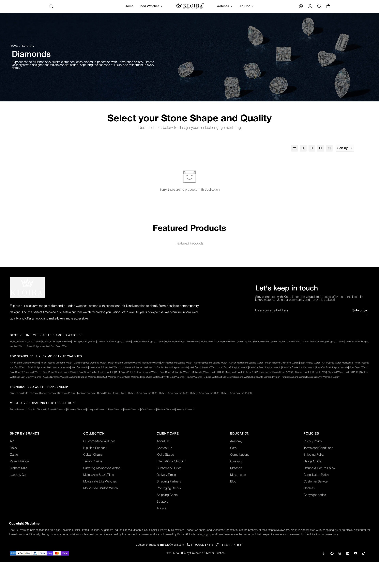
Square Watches (212, 377)
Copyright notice (315, 495)
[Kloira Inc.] (189, 6)
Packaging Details (169, 488)
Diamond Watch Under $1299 (310, 372)
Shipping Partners (169, 481)
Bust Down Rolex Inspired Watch (60, 372)
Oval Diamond (148, 409)
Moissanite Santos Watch (100, 488)
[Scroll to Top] (371, 540)
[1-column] (294, 148)
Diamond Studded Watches (82, 377)
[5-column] (329, 148)
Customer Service (315, 481)
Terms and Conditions (318, 448)
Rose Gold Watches (151, 377)
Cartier (14, 454)
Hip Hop (244, 6)
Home (129, 6)
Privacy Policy (313, 441)
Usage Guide (312, 461)
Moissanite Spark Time (98, 475)
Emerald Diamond (57, 409)
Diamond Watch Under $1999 (343, 372)
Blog (233, 481)
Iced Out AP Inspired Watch (56, 342)
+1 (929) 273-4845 (202, 545)
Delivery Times (166, 475)
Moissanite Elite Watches (100, 481)
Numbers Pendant (67, 393)
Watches (223, 6)
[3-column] (312, 148)
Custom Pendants (19, 393)
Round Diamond (18, 409)
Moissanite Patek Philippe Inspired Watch (322, 342)
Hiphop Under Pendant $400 (173, 393)
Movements (238, 475)
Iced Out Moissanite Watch (203, 367)
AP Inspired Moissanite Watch (176, 363)
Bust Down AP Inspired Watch (25, 372)
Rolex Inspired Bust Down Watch (182, 342)
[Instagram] (339, 553)
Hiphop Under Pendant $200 (142, 393)
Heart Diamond (132, 409)
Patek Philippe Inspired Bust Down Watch (48, 346)
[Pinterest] (324, 553)
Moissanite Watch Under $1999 (242, 372)
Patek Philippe (19, 461)
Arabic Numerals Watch (55, 377)
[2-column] (303, 148)
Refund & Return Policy (319, 468)
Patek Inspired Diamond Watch (124, 363)
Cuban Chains (104, 393)
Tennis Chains (119, 393)
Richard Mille (18, 468)
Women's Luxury (331, 377)
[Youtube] (355, 553)
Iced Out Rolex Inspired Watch (147, 342)
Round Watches (194, 377)
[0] (328, 6)
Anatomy (236, 441)
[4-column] (320, 148)
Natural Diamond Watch (294, 377)
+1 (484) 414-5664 (231, 545)
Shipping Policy (314, 454)
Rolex (14, 448)
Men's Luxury (314, 377)
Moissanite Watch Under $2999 (277, 372)
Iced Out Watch (80, 367)
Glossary (236, 461)
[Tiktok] (363, 553)
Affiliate (161, 508)
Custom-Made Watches (99, 441)
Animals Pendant (86, 393)
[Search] (51, 6)
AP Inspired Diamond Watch (24, 363)
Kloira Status (165, 454)
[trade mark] (27, 287)
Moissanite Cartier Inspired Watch (218, 342)
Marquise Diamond (96, 409)
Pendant (34, 393)
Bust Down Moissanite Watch (175, 372)
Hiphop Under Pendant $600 (204, 393)
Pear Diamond (115, 409)
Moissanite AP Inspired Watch (25, 342)
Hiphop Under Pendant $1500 (236, 393)
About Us (163, 441)
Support (162, 501)
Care (233, 448)
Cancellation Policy (316, 475)
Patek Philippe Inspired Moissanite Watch (48, 367)
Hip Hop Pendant (95, 448)
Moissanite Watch (151, 363)
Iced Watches (149, 6)
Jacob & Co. (18, 475)
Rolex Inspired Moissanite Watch (210, 363)
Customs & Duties (169, 468)
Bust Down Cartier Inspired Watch (96, 372)
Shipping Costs (167, 495)
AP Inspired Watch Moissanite (337, 363)
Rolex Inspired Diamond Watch (56, 363)
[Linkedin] (347, 553)
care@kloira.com (174, 545)
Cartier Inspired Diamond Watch (90, 363)
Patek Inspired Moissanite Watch (281, 363)
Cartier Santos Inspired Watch (172, 367)
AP (12, 441)
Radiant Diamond (166, 409)
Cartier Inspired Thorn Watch (285, 342)
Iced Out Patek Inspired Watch (331, 367)
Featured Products (189, 243)
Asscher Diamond (185, 409)
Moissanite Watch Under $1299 (208, 372)
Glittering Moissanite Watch (101, 468)
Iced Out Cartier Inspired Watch (298, 367)
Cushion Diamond (37, 409)
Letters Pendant (48, 393)
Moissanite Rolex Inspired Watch (114, 342)
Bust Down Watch (358, 367)
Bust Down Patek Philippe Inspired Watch (136, 372)
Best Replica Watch (310, 363)
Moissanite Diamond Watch (266, 377)
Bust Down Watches (31, 377)
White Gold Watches (173, 377)
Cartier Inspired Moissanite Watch (246, 363)
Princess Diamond (76, 409)
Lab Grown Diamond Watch (236, 377)
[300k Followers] (332, 553)
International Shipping (171, 461)
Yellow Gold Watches (129, 377)
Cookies (309, 488)
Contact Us (164, 448)
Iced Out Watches (107, 377)
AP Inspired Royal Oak (84, 342)
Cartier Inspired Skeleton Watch (253, 342)
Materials (236, 468)
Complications (240, 454)
